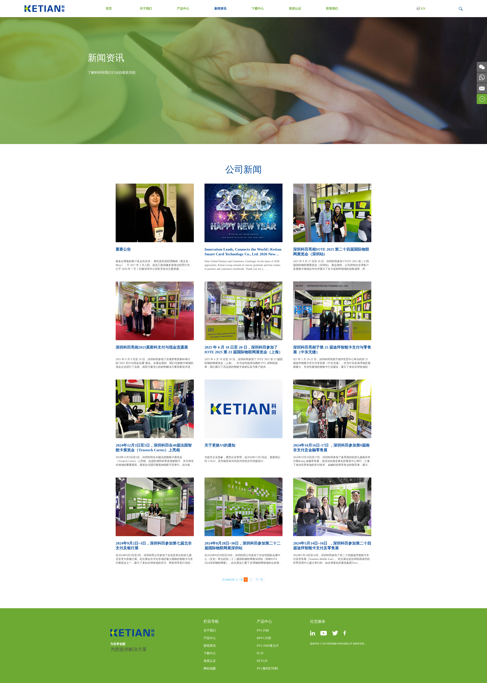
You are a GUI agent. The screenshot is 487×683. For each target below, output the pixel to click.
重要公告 (123, 249)
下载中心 (258, 8)
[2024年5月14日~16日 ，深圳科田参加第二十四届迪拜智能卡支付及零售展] (332, 479)
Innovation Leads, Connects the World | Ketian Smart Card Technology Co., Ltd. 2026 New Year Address (243, 251)
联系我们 (332, 8)
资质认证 (295, 8)
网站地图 (210, 668)
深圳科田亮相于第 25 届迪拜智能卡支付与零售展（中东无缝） (332, 349)
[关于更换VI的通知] (244, 381)
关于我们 (146, 8)
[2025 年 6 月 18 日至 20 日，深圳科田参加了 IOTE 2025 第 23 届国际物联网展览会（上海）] (244, 283)
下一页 (259, 579)
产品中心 (183, 8)
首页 (109, 8)
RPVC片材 (264, 638)
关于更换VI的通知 (220, 445)
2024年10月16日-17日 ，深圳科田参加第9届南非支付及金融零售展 (331, 447)
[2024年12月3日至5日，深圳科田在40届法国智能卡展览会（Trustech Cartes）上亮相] (155, 381)
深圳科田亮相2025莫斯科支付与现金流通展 (152, 347)
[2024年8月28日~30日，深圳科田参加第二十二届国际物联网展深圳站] (244, 479)
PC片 (260, 653)
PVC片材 (263, 630)
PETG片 (262, 660)
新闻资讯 (220, 8)
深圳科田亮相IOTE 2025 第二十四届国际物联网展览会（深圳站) (331, 251)
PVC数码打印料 (267, 668)
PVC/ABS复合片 (268, 645)
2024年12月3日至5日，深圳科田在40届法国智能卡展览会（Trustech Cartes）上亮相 (154, 447)
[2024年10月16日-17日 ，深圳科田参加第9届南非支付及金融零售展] (332, 381)
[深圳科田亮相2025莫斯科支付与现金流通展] (155, 283)
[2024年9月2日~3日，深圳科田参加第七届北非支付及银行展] (155, 479)
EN (422, 8)
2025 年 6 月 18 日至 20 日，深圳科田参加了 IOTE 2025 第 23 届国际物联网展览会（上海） (243, 349)
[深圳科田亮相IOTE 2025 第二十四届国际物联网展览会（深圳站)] (332, 185)
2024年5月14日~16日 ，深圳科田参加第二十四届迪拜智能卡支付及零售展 (332, 545)
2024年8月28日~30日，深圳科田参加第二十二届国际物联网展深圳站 (243, 545)
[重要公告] (155, 185)
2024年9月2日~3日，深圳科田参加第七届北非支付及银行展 (154, 545)
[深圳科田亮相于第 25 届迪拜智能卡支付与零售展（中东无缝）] (332, 283)
